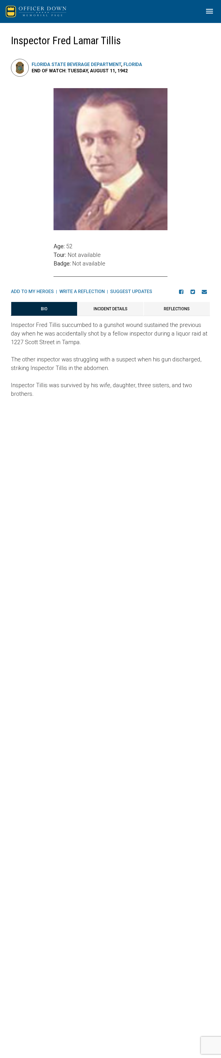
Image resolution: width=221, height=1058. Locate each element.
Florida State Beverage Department (76, 64)
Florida (132, 64)
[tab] (44, 309)
